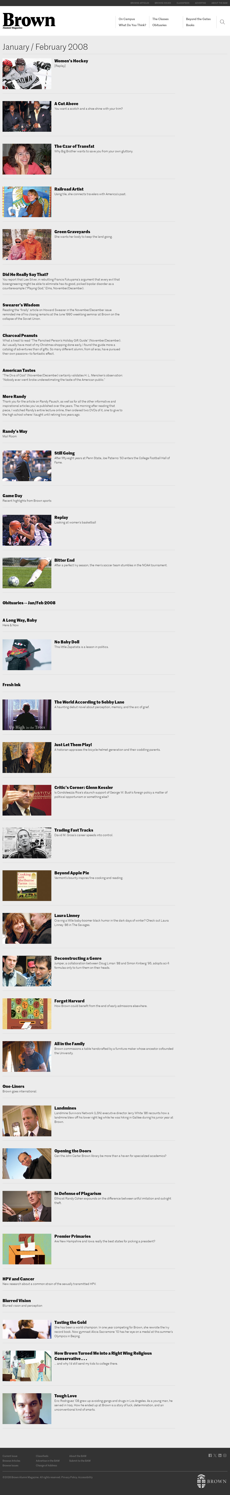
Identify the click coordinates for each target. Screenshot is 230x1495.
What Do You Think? (132, 25)
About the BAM (219, 3)
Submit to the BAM (80, 1460)
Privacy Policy (69, 1477)
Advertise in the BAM (48, 1460)
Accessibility (85, 1477)
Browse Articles (139, 3)
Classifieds (183, 3)
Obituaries (159, 25)
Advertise (200, 3)
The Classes (160, 19)
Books (190, 25)
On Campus (127, 19)
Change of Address (46, 1465)
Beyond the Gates (198, 19)
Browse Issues (163, 3)
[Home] (30, 20)
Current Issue (10, 1456)
